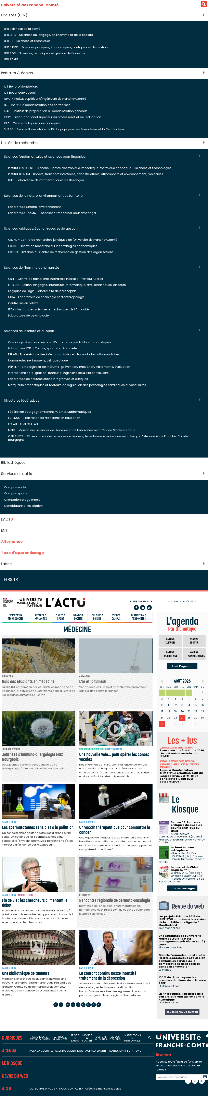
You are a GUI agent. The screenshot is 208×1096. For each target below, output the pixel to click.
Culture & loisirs (97, 617)
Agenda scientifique (170, 654)
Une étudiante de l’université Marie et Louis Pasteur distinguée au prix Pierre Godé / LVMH (182, 940)
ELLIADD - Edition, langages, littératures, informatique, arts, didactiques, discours (67, 285)
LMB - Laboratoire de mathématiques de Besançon (46, 180)
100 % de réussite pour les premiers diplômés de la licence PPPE (182, 980)
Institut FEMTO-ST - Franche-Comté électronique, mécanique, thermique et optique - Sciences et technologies (89, 168)
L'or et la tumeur (92, 681)
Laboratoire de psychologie (28, 315)
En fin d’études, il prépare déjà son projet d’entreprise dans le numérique (181, 997)
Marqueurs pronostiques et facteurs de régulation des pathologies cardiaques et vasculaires (77, 385)
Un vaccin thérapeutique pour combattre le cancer (114, 829)
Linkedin (142, 607)
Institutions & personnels (132, 1038)
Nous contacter (71, 1089)
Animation (7, 676)
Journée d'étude (11, 749)
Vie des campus (116, 617)
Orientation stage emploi (22, 500)
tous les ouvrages (182, 888)
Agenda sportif (194, 641)
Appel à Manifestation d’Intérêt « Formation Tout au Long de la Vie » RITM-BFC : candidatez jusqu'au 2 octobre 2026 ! (181, 776)
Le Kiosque (12, 1063)
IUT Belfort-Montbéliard (21, 86)
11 (78, 1004)
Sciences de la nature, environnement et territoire (43, 196)
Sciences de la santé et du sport (29, 331)
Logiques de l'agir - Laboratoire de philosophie (42, 291)
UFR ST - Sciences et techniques (27, 41)
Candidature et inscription (23, 506)
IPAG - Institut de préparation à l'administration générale (46, 111)
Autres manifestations (196, 654)
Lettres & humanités (41, 617)
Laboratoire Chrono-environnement (34, 207)
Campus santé (15, 487)
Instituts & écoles (17, 72)
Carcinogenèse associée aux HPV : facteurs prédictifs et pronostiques (59, 342)
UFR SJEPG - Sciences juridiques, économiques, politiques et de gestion (56, 47)
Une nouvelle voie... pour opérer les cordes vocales (114, 757)
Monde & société (78, 617)
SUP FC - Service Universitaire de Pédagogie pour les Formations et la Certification (64, 129)
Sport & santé (74, 1038)
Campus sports (15, 493)
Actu (6, 1089)
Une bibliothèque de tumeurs (25, 973)
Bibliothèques (13, 462)
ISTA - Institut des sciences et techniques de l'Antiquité (48, 309)
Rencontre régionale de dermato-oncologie (114, 900)
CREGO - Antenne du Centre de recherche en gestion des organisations (61, 252)
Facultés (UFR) (14, 15)
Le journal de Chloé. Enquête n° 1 (185, 868)
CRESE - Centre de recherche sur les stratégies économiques (52, 246)
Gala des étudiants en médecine (28, 681)
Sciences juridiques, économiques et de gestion (41, 229)
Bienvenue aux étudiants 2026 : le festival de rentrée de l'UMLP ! (182, 753)
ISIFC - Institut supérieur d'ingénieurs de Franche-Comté (45, 99)
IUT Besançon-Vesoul (20, 93)
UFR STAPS (11, 59)
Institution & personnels (138, 617)
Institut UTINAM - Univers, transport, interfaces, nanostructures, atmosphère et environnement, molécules (85, 174)
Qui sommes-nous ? (43, 1089)
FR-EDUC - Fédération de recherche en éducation (44, 418)
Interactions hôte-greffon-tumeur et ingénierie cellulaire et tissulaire (58, 373)
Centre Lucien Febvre (23, 303)
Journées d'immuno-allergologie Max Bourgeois (32, 757)
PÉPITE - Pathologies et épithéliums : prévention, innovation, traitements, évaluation (69, 367)
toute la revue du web (182, 1012)
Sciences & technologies (15, 617)
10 (73, 1004)
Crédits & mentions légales (103, 1089)
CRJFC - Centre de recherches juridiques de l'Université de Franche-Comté (62, 240)
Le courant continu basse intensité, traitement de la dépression (108, 975)
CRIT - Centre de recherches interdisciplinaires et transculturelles (55, 279)
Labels (6, 563)
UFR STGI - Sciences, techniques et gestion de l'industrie (44, 53)
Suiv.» (203, 681)
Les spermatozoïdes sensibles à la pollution (38, 827)
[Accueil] (43, 602)
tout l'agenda (182, 666)
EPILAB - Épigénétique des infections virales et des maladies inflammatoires (63, 354)
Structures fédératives (21, 401)
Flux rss (149, 607)
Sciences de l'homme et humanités (32, 268)
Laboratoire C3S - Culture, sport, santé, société (42, 348)
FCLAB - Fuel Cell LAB (23, 424)
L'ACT (7, 519)
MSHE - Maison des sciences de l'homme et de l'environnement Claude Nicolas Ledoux (71, 430)
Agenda (9, 1051)
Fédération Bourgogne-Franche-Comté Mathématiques (49, 412)
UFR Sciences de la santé (22, 29)
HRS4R (11, 579)
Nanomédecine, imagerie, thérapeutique (38, 360)
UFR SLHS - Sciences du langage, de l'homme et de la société (48, 35)
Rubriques (12, 1038)
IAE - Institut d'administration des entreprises (37, 105)
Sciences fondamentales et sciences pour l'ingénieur (45, 157)
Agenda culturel (170, 641)
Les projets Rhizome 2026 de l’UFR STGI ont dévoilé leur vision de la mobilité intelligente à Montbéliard (182, 920)
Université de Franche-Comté (30, 4)
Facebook (136, 607)
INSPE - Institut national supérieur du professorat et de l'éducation (52, 117)
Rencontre (85, 895)
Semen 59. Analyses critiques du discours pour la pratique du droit (186, 826)
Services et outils (16, 473)
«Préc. (162, 681)
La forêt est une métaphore (182, 849)
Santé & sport (60, 617)
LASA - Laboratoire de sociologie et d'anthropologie (46, 297)
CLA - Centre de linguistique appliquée (32, 123)
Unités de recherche (19, 142)
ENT (4, 530)
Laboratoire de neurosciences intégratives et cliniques (48, 379)
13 (88, 1004)
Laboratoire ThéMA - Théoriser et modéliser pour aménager (52, 213)
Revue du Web (15, 1076)
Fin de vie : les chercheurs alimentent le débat (34, 902)
